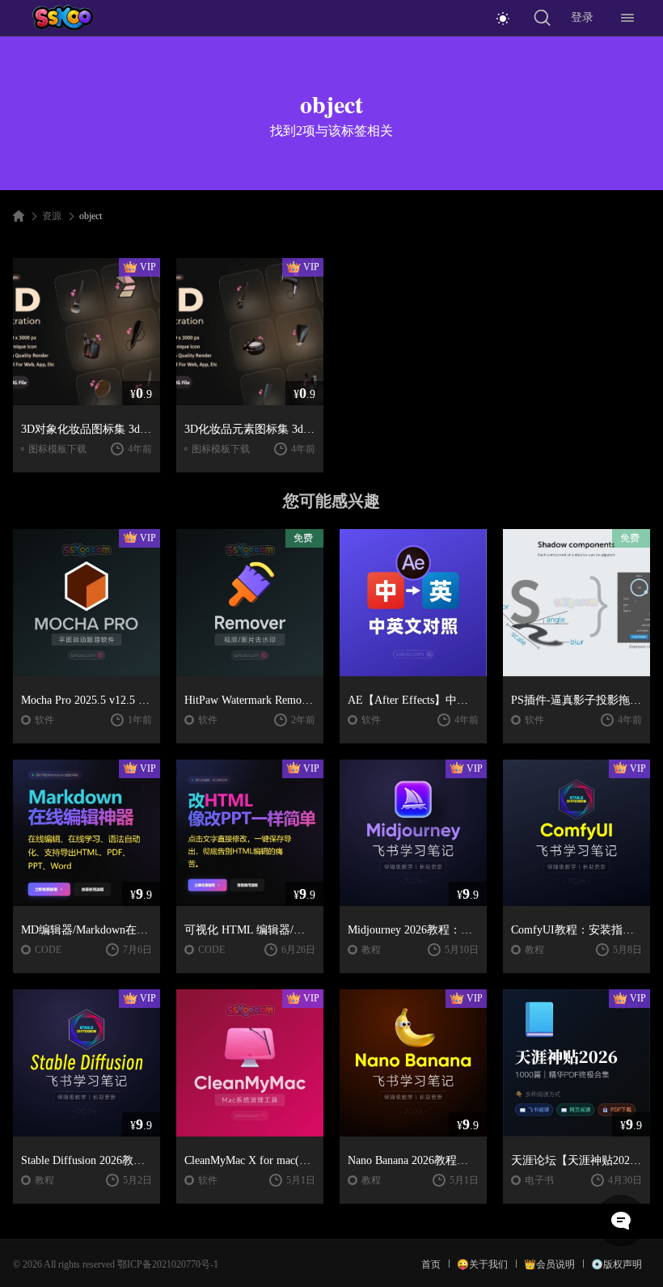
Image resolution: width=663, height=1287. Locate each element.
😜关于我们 (482, 1264)
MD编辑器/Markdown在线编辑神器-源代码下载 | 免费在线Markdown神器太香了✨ (86, 930)
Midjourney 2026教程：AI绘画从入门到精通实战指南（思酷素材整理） (413, 930)
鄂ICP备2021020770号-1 (167, 1264)
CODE (48, 949)
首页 (431, 1264)
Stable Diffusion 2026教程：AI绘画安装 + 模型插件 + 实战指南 (86, 1160)
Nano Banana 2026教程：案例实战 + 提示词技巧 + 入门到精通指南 (413, 1160)
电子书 (539, 1180)
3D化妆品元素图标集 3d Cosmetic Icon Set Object (249, 429)
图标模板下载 (57, 449)
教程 (371, 949)
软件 (44, 720)
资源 (51, 216)
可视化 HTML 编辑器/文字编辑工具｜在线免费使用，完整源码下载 (249, 930)
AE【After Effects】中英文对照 (413, 700)
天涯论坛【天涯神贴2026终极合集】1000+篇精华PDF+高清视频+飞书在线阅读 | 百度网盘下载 (576, 1160)
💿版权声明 (616, 1264)
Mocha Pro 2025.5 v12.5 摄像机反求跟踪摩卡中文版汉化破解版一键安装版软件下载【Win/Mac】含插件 (86, 700)
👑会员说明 (549, 1264)
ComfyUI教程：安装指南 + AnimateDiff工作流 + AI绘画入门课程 (576, 930)
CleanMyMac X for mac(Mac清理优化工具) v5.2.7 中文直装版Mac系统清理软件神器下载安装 (249, 1160)
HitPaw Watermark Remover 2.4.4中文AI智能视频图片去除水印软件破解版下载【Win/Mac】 (249, 700)
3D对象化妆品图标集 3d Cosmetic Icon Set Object (86, 429)
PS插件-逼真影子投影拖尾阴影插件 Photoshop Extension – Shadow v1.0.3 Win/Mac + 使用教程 (576, 700)
